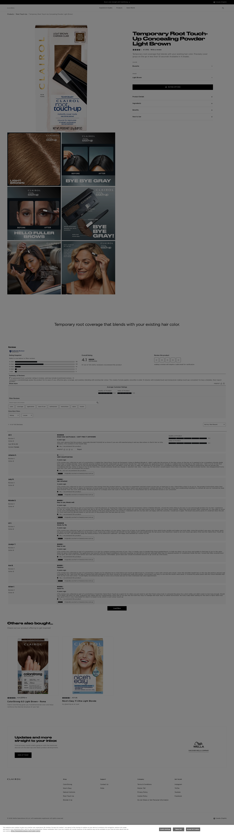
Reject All (178, 829)
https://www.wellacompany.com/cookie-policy (25, 831)
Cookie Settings (165, 829)
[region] (117, 829)
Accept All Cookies (193, 829)
